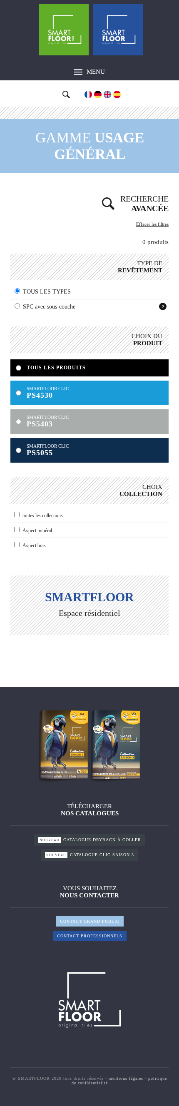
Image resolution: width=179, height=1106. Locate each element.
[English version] (107, 94)
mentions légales (126, 1078)
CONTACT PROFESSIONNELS (89, 936)
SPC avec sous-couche (49, 307)
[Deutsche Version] (98, 94)
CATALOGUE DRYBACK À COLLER (90, 839)
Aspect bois (34, 545)
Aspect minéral (37, 530)
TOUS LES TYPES (47, 292)
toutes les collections (42, 515)
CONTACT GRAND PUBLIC (89, 921)
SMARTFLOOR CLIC (48, 392)
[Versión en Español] (117, 94)
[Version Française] (88, 94)
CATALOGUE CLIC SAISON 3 (90, 854)
